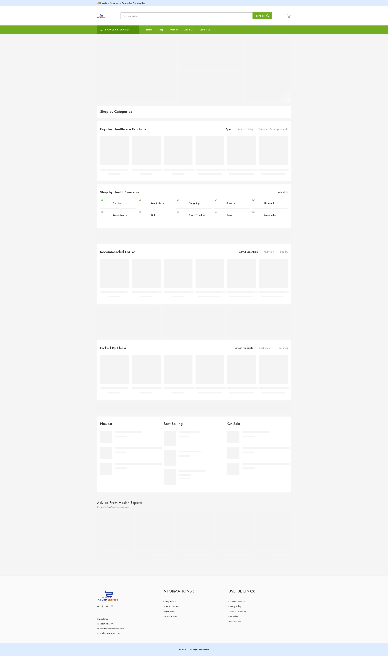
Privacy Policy (169, 601)
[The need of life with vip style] (154, 531)
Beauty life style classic (112, 558)
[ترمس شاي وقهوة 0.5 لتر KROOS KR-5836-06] (146, 150)
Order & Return (170, 616)
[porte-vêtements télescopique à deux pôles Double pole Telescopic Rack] (273, 150)
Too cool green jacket (190, 451)
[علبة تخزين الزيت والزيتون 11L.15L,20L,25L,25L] (241, 150)
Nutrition (269, 252)
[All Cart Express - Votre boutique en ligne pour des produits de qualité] (101, 16)
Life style (142, 553)
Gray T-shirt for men (189, 432)
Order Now (277, 408)
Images (180, 553)
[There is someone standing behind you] (194, 531)
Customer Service (236, 601)
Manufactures (234, 621)
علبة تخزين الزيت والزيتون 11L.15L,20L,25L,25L (253, 169)
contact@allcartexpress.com (110, 628)
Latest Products (244, 348)
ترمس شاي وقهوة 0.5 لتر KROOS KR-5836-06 (157, 169)
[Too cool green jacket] (170, 457)
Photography (263, 553)
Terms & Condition (171, 606)
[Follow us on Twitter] (98, 606)
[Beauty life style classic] (115, 531)
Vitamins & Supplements (273, 129)
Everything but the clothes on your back (242, 558)
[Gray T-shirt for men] (170, 438)
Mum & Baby (245, 129)
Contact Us (204, 29)
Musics (219, 553)
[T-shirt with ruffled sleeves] (170, 476)
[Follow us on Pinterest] (107, 606)
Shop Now (259, 67)
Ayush (229, 129)
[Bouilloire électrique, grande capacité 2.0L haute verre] (210, 150)
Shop (161, 29)
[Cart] (289, 16)
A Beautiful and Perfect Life (273, 558)
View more (278, 235)
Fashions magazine (109, 553)
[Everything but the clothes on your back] (233, 531)
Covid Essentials (248, 252)
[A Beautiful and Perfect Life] (273, 531)
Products (174, 29)
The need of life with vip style (156, 558)
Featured (283, 348)
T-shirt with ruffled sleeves (192, 470)
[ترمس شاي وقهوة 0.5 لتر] (114, 150)
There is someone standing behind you (202, 558)
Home (149, 29)
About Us (188, 29)
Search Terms (169, 611)
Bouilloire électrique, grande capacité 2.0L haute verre (225, 169)
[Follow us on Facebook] (102, 606)
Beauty (284, 252)
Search (260, 16)
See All (282, 192)
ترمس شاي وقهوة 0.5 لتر (114, 169)
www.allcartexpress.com (108, 633)
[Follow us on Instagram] (112, 606)
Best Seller (265, 348)
